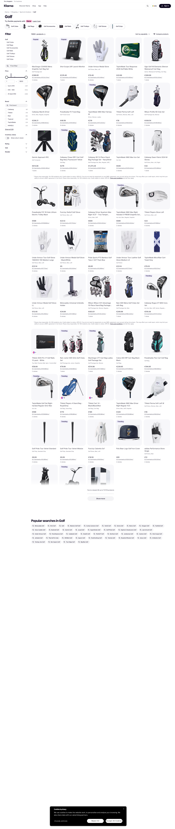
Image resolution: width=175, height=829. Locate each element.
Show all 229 (9, 129)
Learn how (37, 21)
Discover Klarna (24, 6)
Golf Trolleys (11, 53)
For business (18, 1)
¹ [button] (41, 77)
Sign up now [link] (149, 822)
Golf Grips (10, 59)
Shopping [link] (14, 12)
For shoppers (8, 1)
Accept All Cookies (114, 821)
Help (45, 6)
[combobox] (142, 34)
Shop (34, 6)
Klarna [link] (7, 12)
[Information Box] (45, 34)
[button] (154, 6)
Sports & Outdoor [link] (25, 12)
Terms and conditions (116, 178)
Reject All (95, 821)
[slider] (6, 77)
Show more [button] (100, 499)
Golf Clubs (10, 42)
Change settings (60, 821)
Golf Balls (10, 51)
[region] (88, 816)
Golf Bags (10, 45)
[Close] (123, 809)
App (39, 6)
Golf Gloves (10, 56)
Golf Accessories (12, 48)
